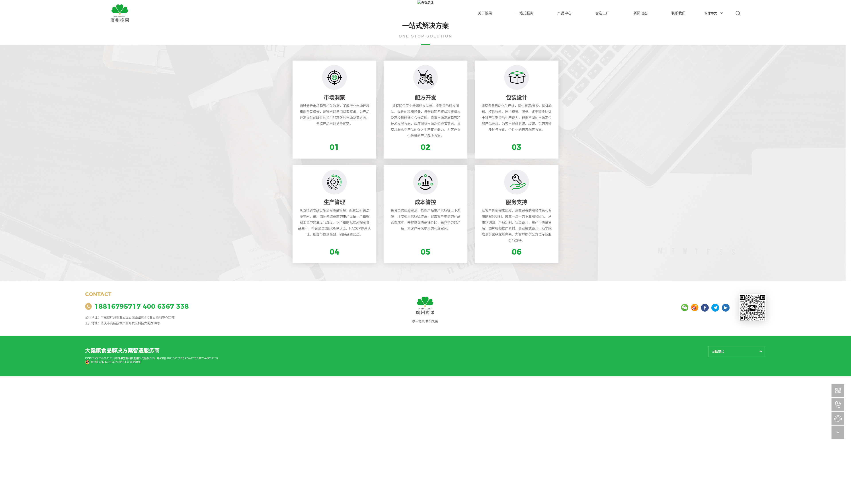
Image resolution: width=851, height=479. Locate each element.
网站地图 (135, 362)
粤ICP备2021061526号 (171, 358)
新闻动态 (640, 13)
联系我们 (678, 13)
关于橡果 (485, 13)
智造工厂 (602, 13)
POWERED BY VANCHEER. (202, 358)
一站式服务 (524, 13)
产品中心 (564, 13)
